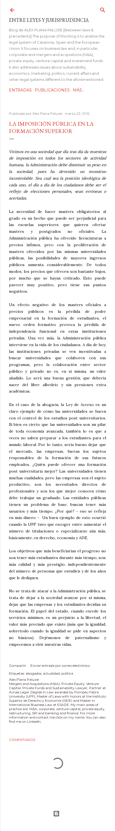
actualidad (51, 673)
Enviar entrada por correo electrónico (60, 665)
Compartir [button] (17, 665)
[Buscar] (102, 8)
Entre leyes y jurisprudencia (49, 20)
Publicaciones (52, 90)
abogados (33, 673)
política (67, 673)
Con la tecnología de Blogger (57, 813)
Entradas (20, 90)
